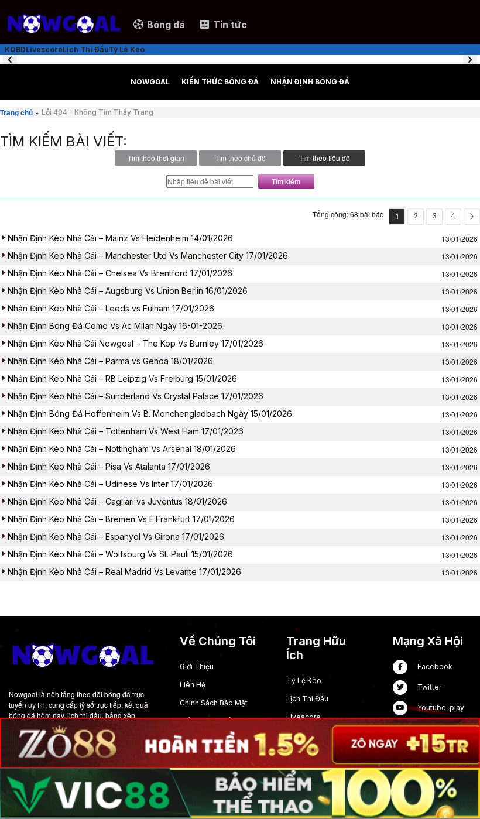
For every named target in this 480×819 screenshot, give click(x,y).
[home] (63, 24)
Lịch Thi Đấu (307, 698)
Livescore (303, 716)
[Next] (472, 216)
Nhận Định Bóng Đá (309, 81)
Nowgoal (150, 81)
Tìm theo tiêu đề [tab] (324, 158)
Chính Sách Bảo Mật (214, 702)
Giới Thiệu (197, 666)
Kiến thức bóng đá (220, 81)
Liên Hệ (192, 684)
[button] (10, 60)
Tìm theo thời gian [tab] (156, 158)
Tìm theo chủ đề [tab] (240, 158)
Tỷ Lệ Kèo (303, 680)
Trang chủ (16, 112)
